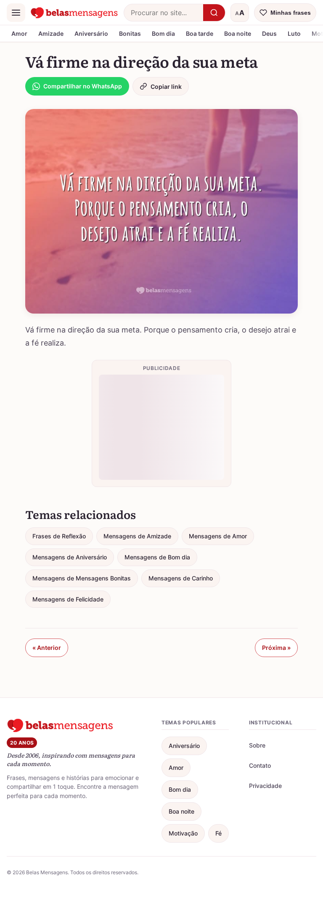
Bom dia (163, 33)
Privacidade (265, 785)
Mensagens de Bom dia (157, 557)
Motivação (183, 833)
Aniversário (91, 33)
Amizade (51, 33)
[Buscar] (214, 12)
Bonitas (130, 33)
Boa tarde (199, 33)
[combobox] (163, 12)
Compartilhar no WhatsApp (82, 86)
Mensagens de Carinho (180, 578)
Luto (294, 33)
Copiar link (166, 86)
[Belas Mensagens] (74, 13)
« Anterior (46, 647)
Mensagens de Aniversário (69, 557)
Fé (218, 833)
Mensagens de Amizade (137, 536)
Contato (260, 765)
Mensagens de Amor (218, 536)
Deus (269, 33)
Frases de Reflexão (59, 536)
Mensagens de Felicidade (67, 599)
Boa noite (237, 33)
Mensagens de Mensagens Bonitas (81, 578)
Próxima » (276, 647)
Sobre (257, 745)
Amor (19, 33)
